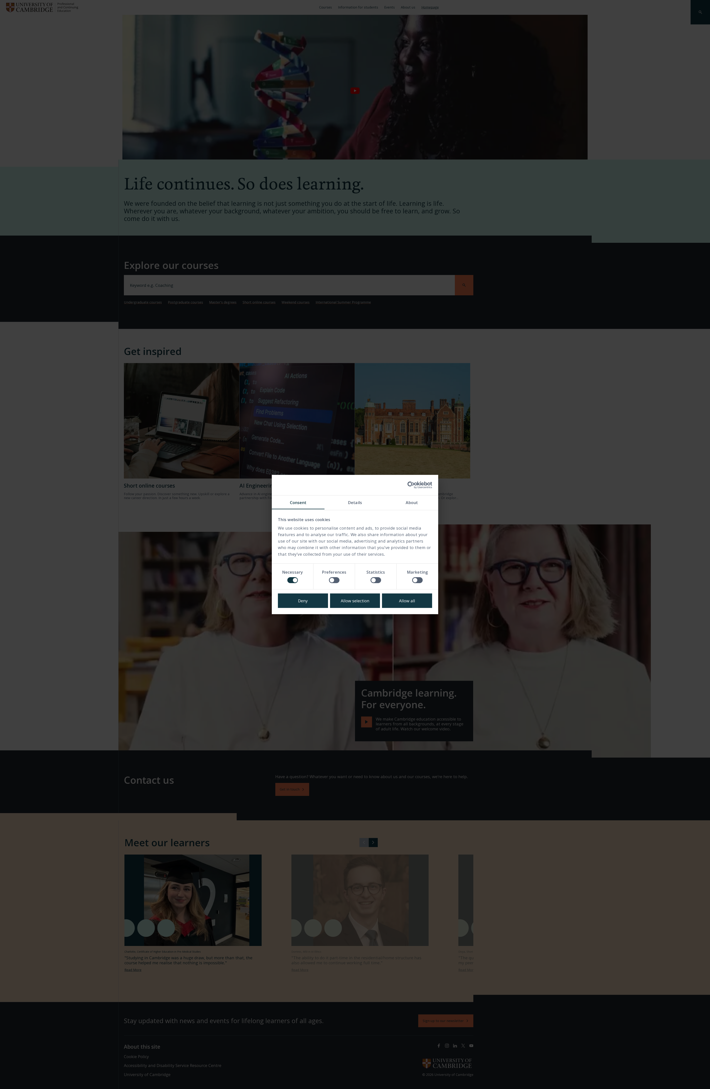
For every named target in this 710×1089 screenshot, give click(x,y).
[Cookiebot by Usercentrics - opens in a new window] (416, 485)
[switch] (334, 580)
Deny (303, 600)
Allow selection (355, 600)
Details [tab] (355, 502)
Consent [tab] (298, 502)
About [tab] (412, 502)
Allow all (407, 600)
